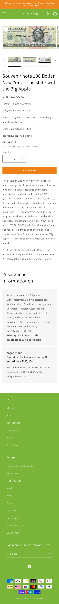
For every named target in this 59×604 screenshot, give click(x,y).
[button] (4, 13)
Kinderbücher (14, 480)
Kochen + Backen (16, 525)
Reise (9, 495)
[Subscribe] (48, 554)
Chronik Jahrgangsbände (20, 465)
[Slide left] (3, 60)
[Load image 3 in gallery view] (44, 59)
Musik (10, 488)
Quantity (6, 152)
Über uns (11, 407)
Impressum (13, 430)
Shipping (16, 147)
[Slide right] (55, 60)
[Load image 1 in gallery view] (14, 59)
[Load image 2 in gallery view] (29, 59)
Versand (11, 437)
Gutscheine (13, 517)
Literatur (11, 510)
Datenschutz (13, 422)
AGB (9, 415)
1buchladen (25, 598)
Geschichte (12, 473)
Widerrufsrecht (14, 445)
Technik (11, 503)
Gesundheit (13, 532)
